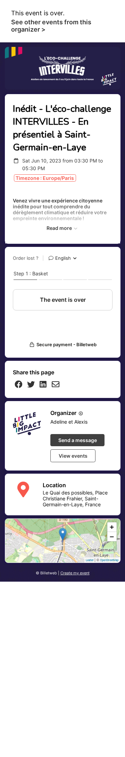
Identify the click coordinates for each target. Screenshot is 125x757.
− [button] (112, 537)
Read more (60, 228)
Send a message (77, 440)
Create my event (75, 573)
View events (73, 456)
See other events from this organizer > (51, 25)
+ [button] (112, 527)
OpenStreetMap (109, 560)
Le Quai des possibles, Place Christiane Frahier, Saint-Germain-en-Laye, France (75, 498)
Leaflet (89, 560)
